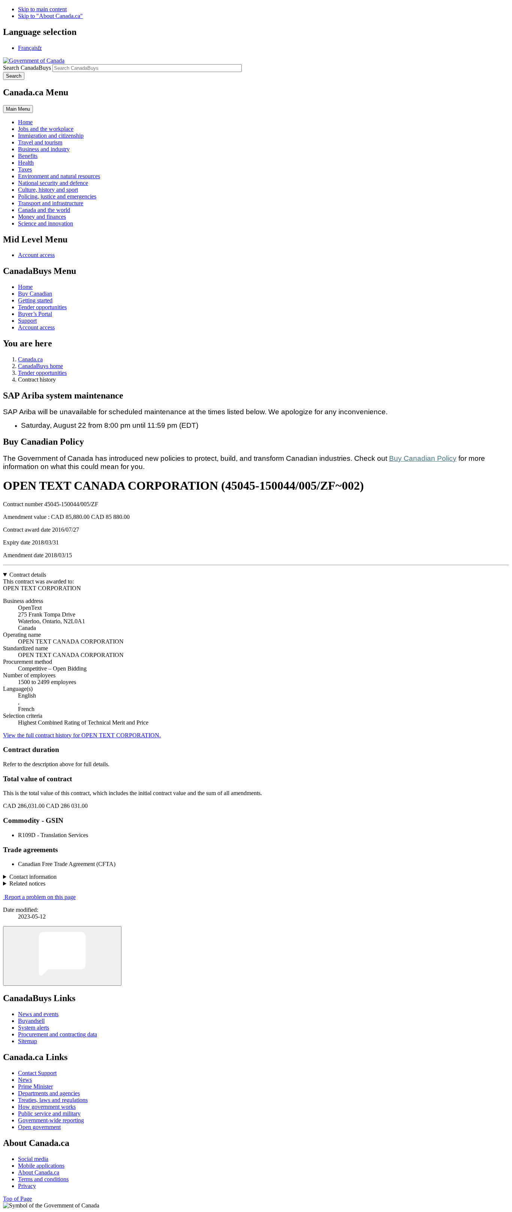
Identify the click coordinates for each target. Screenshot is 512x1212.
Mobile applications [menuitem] (41, 1165)
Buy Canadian (35, 293)
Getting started (35, 300)
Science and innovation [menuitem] (45, 223)
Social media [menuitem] (33, 1159)
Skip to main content (42, 9)
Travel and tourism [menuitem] (40, 142)
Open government (39, 1127)
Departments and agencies (49, 1093)
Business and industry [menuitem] (44, 149)
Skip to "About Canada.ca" (50, 16)
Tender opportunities (42, 307)
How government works (47, 1107)
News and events (38, 1014)
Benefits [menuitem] (27, 156)
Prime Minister (35, 1086)
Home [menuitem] (25, 122)
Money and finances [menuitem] (42, 217)
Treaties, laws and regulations (53, 1100)
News (25, 1080)
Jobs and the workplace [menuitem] (45, 129)
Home (25, 287)
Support (27, 320)
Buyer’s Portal (35, 314)
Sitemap (27, 1041)
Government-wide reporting (51, 1120)
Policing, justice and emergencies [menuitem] (57, 196)
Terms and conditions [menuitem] (43, 1179)
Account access (36, 255)
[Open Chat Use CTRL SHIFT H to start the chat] (62, 956)
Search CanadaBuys (27, 68)
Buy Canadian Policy (423, 458)
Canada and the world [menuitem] (44, 210)
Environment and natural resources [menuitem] (59, 176)
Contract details (27, 574)
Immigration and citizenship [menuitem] (51, 135)
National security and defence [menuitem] (53, 183)
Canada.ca (30, 359)
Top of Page (17, 1198)
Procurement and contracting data (57, 1034)
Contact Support (37, 1073)
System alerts (33, 1027)
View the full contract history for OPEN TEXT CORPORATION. (82, 735)
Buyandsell (31, 1021)
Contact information (33, 877)
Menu (18, 109)
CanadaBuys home (40, 366)
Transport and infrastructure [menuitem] (50, 203)
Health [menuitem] (26, 162)
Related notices (27, 883)
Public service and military (49, 1113)
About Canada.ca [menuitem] (38, 1172)
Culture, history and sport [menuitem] (48, 189)
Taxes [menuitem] (25, 169)
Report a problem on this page (40, 897)
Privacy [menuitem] (27, 1186)
